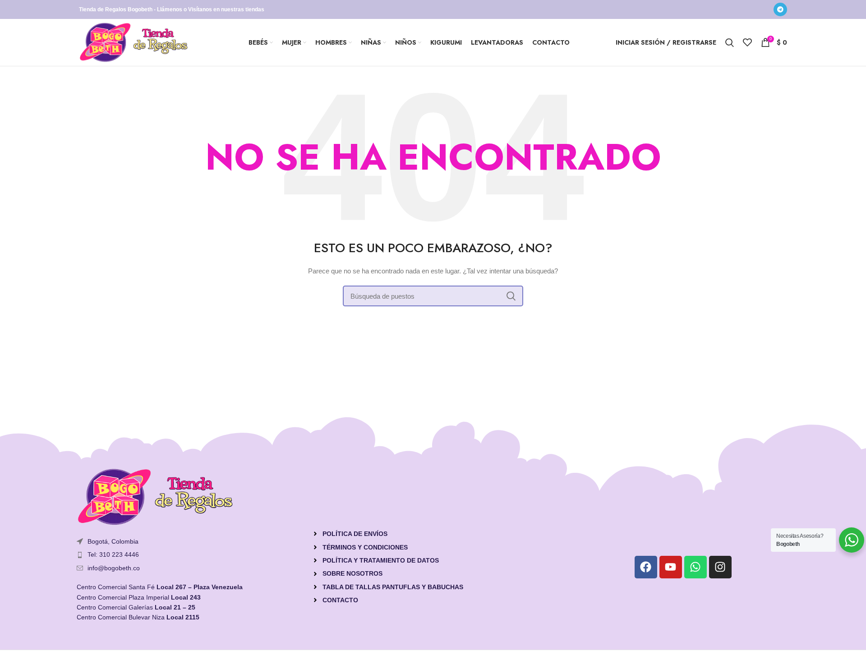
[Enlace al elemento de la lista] (190, 554)
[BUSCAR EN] (511, 296)
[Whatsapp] (695, 567)
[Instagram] (720, 567)
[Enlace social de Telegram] (780, 9)
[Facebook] (646, 567)
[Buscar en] (729, 42)
